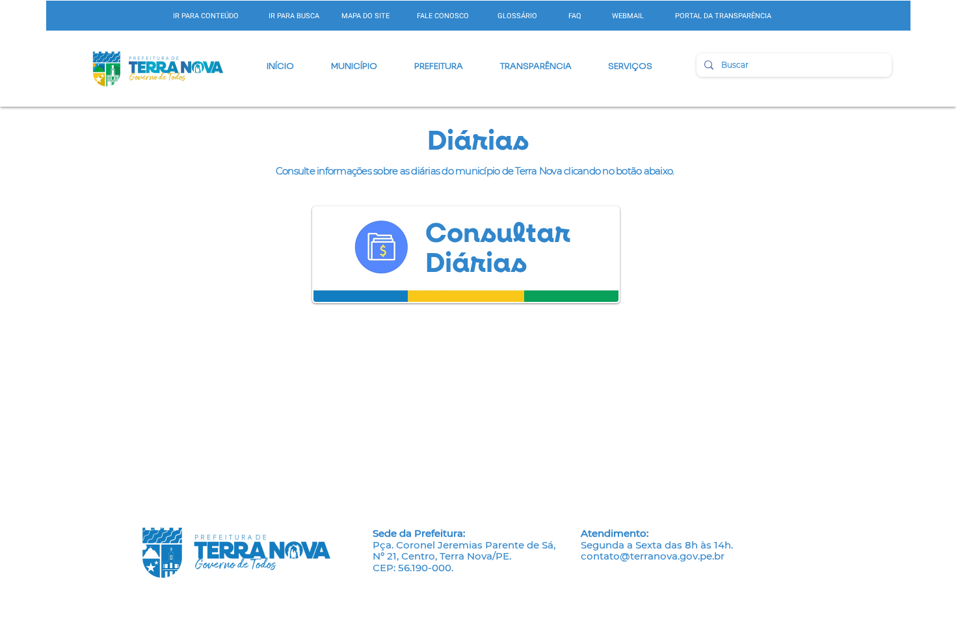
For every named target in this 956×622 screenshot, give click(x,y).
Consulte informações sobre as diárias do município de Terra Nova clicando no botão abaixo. (475, 171)
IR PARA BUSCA (294, 15)
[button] (353, 66)
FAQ (574, 15)
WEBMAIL (628, 15)
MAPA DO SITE (365, 15)
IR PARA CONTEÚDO (206, 15)
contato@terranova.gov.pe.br (652, 556)
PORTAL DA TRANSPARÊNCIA (723, 15)
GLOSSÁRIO (517, 15)
